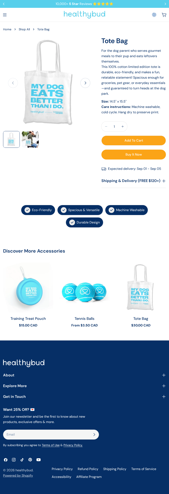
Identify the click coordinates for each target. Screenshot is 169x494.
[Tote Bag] (141, 287)
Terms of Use (51, 445)
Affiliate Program (89, 477)
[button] (154, 15)
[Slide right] (85, 83)
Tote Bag (140, 318)
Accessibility (61, 477)
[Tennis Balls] (84, 287)
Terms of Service (143, 469)
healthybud (24, 470)
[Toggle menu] (5, 15)
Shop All (24, 29)
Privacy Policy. (73, 445)
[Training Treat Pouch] (28, 287)
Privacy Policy (62, 469)
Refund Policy (88, 469)
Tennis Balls (84, 318)
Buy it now (134, 154)
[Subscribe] (94, 434)
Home (7, 29)
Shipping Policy (114, 469)
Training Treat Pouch (28, 318)
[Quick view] (47, 272)
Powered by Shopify (18, 475)
